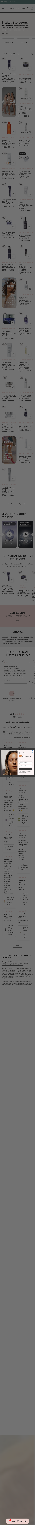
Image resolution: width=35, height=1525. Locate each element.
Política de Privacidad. (23, 772)
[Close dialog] (33, 751)
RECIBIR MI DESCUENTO (25, 768)
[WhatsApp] (25, 1521)
